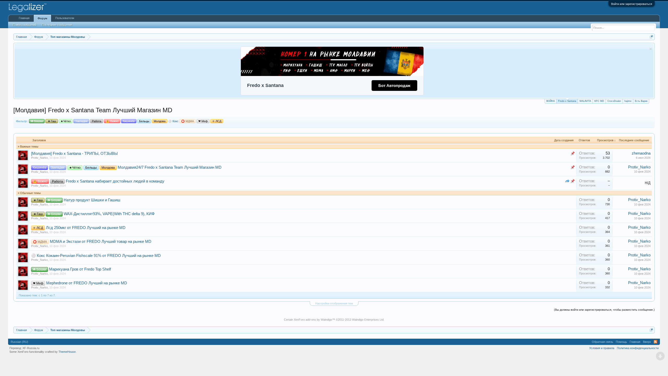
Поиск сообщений (25, 24)
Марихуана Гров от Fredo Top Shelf (80, 269)
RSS (655, 342)
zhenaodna (641, 153)
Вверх (647, 341)
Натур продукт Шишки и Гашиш (92, 200)
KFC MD (599, 101)
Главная (24, 18)
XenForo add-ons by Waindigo (313, 319)
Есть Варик (641, 101)
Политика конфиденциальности (638, 348)
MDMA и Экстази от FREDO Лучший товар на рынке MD (100, 241)
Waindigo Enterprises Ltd (368, 319)
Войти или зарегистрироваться (631, 3)
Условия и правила (601, 348)
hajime (627, 101)
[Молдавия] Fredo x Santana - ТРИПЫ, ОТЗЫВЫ (74, 153)
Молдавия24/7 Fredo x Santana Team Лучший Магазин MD (170, 167)
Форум (42, 18)
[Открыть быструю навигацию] (651, 36)
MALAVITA (585, 101)
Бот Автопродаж (394, 85)
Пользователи (64, 18)
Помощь (621, 341)
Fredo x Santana (567, 101)
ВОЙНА (550, 101)
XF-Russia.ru (30, 348)
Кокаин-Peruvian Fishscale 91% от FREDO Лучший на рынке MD (103, 256)
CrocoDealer (614, 101)
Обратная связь (602, 341)
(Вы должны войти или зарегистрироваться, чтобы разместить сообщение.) (604, 309)
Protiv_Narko (39, 157)
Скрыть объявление (651, 49)
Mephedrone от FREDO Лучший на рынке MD (86, 283)
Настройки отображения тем (334, 303)
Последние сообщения (57, 24)
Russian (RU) (19, 341)
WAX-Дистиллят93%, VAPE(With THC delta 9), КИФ (109, 214)
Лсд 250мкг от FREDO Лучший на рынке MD (86, 228)
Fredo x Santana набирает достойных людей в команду (115, 181)
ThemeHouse (67, 351)
